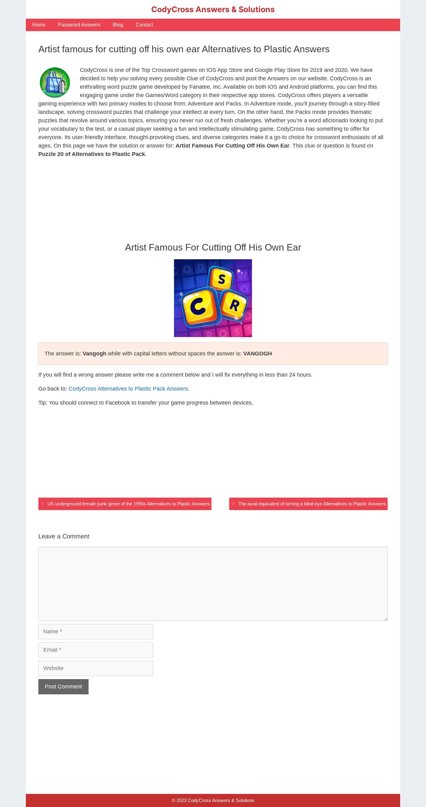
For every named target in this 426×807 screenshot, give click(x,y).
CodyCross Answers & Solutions (213, 9)
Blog (118, 24)
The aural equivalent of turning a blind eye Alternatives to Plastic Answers (312, 503)
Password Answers (79, 24)
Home (39, 24)
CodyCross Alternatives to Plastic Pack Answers (128, 389)
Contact (144, 24)
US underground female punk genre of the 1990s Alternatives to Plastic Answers (128, 503)
